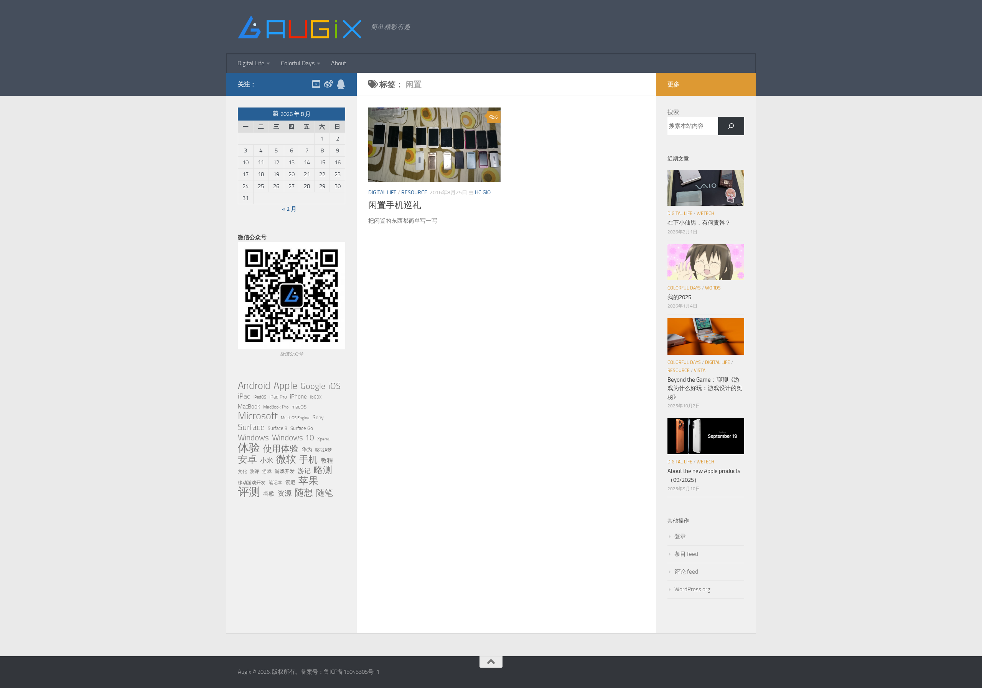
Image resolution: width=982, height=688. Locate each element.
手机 (308, 459)
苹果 (308, 480)
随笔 (324, 493)
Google (312, 386)
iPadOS (260, 397)
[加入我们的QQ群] (340, 84)
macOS (299, 407)
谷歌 (269, 493)
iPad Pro (278, 397)
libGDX (315, 397)
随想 (304, 492)
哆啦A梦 (323, 450)
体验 (249, 448)
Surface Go (301, 428)
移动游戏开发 (251, 482)
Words (713, 288)
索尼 (290, 482)
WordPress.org (692, 589)
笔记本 (275, 482)
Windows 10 (293, 437)
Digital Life (250, 63)
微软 (286, 459)
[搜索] (731, 126)
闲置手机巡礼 (394, 205)
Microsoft (258, 416)
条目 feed (686, 554)
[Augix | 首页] (300, 26)
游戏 (267, 471)
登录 (680, 536)
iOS (334, 386)
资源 (285, 493)
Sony (318, 417)
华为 (307, 450)
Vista (699, 370)
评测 (249, 491)
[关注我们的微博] (328, 84)
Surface (251, 427)
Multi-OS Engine (295, 417)
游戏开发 (285, 471)
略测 (323, 470)
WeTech (705, 213)
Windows (253, 437)
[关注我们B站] (316, 84)
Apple (285, 385)
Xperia (323, 439)
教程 (327, 460)
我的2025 (679, 297)
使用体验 (280, 448)
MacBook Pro (275, 407)
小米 (266, 460)
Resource (414, 192)
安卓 (247, 459)
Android (254, 385)
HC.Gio (483, 192)
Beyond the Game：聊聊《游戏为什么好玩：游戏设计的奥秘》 (704, 388)
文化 (242, 471)
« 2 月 (289, 208)
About (338, 63)
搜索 (673, 112)
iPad (244, 396)
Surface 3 (277, 428)
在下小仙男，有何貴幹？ (699, 222)
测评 (254, 471)
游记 (304, 471)
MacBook (249, 406)
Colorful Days (298, 63)
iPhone (298, 396)
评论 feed (686, 571)
